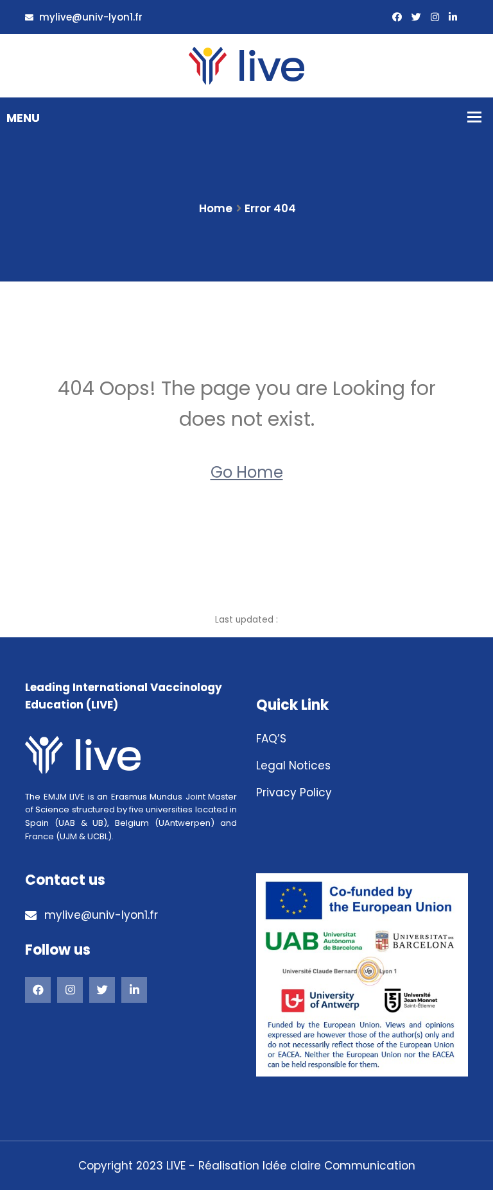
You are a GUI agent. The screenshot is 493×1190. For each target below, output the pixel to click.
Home (215, 208)
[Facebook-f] (397, 17)
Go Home (247, 472)
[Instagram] (435, 17)
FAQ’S (271, 738)
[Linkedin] (134, 990)
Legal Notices (293, 765)
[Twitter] (416, 17)
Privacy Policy (294, 792)
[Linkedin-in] (453, 17)
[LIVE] (246, 64)
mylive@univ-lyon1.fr (90, 17)
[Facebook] (38, 990)
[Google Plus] (70, 990)
